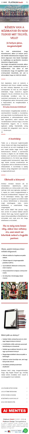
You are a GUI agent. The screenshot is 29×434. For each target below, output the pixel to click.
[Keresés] (27, 2)
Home (3, 18)
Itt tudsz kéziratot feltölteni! (14, 107)
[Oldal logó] (15, 2)
